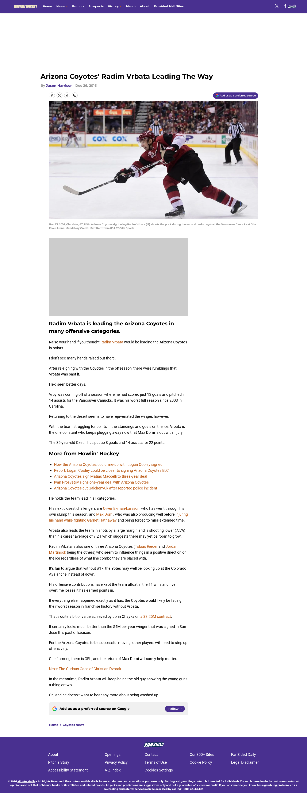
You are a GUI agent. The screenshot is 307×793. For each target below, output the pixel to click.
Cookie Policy (201, 762)
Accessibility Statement (68, 770)
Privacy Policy (116, 762)
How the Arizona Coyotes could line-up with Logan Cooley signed (108, 464)
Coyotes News (73, 725)
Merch (131, 6)
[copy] (75, 95)
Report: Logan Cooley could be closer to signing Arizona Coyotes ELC (111, 470)
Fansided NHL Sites (169, 6)
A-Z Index (113, 770)
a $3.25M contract (155, 616)
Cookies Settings (159, 770)
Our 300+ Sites (202, 754)
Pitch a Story (58, 762)
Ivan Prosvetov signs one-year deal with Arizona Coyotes (101, 482)
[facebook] (285, 6)
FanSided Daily (243, 754)
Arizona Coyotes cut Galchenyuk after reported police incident (105, 488)
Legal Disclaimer (245, 762)
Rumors (78, 6)
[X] (277, 6)
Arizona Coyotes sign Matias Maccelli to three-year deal (100, 476)
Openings (112, 754)
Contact (151, 754)
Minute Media (26, 781)
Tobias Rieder (146, 546)
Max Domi (104, 514)
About (145, 6)
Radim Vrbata (111, 342)
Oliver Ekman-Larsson (121, 508)
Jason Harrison (59, 86)
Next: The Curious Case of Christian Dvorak (85, 669)
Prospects (96, 6)
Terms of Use (156, 762)
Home (47, 6)
